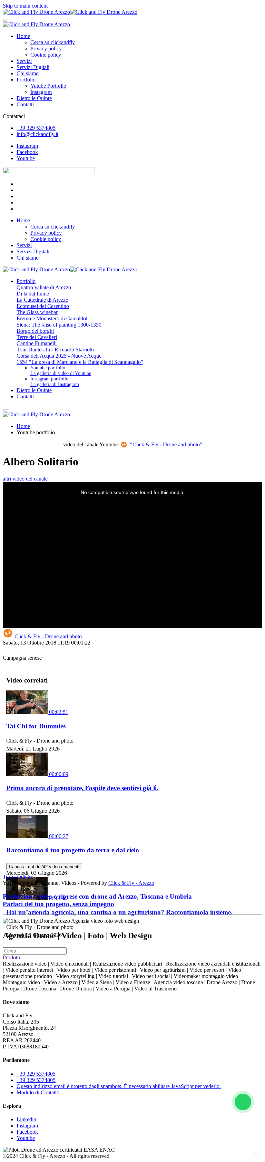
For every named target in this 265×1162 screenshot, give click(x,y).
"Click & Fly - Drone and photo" (166, 444)
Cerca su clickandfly (52, 42)
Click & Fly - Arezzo (131, 883)
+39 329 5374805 (36, 128)
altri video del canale (25, 479)
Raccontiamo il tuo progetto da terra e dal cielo (72, 850)
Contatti (25, 104)
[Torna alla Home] (70, 12)
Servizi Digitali (33, 67)
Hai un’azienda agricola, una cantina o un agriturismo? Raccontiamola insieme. (119, 912)
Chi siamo (28, 73)
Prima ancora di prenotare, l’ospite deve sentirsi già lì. (82, 788)
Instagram (41, 92)
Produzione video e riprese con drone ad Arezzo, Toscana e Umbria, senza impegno (97, 900)
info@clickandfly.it (37, 134)
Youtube (26, 158)
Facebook (27, 152)
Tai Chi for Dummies (36, 726)
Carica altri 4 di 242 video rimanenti (44, 866)
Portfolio (26, 80)
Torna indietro (18, 877)
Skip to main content (25, 6)
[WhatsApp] (243, 1102)
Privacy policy (46, 48)
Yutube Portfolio (48, 86)
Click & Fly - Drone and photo (48, 636)
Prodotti (11, 957)
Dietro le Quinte (34, 98)
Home (23, 36)
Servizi (24, 61)
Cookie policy (45, 55)
